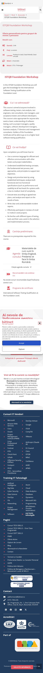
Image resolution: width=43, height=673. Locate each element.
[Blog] (5, 546)
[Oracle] (5, 432)
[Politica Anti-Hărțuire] (5, 566)
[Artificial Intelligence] (5, 484)
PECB (9, 468)
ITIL (8, 500)
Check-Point (12, 454)
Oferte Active (12, 539)
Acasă (6, 15)
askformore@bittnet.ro (16, 597)
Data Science (12, 494)
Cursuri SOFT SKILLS (15, 533)
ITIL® (28, 428)
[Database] (24, 494)
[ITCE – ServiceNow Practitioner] (5, 472)
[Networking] (5, 504)
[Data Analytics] (24, 491)
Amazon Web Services (12, 425)
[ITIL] (5, 501)
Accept (21, 343)
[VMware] (24, 437)
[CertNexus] (24, 461)
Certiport (10, 465)
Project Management (12, 508)
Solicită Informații (22, 667)
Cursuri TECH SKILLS (15, 525)
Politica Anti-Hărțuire (15, 566)
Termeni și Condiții (14, 557)
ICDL (9, 451)
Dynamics (29, 497)
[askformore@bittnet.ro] (5, 597)
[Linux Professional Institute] (5, 443)
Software (10, 514)
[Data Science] (5, 494)
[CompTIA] (24, 432)
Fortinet (10, 448)
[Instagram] (15, 609)
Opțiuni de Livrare (14, 542)
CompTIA (29, 432)
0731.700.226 (12, 600)
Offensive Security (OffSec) (14, 461)
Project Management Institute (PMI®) (13, 436)
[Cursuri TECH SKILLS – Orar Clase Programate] (5, 529)
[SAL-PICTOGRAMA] (21, 578)
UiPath (10, 457)
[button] (40, 323)
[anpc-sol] (21, 584)
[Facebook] (10, 609)
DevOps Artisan (31, 421)
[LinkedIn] (5, 609)
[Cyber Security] (5, 491)
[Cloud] (24, 488)
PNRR (9, 536)
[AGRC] (24, 465)
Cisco (9, 428)
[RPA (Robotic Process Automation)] (24, 508)
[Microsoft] (5, 420)
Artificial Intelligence (11, 484)
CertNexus (30, 461)
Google (28, 425)
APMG (28, 468)
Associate (21, 15)
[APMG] (24, 468)
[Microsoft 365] (24, 501)
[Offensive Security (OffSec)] (5, 461)
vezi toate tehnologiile (30, 514)
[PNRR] (5, 536)
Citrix (28, 451)
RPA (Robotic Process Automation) (30, 508)
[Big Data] (5, 488)
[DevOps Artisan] (24, 421)
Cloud (28, 488)
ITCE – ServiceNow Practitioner (14, 472)
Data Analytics (31, 491)
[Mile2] (24, 457)
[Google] (24, 425)
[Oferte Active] (5, 539)
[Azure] (24, 485)
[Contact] (5, 552)
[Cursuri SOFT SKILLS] (5, 533)
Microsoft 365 (31, 500)
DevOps (10, 497)
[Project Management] (5, 508)
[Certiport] (5, 465)
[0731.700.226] (5, 600)
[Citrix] (24, 451)
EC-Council (30, 448)
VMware (29, 436)
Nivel (13, 15)
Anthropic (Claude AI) (32, 443)
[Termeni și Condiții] (5, 557)
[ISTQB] (24, 454)
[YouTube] (20, 609)
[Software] (5, 514)
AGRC (28, 465)
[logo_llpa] (27, 645)
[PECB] (5, 468)
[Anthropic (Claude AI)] (24, 443)
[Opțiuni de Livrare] (5, 542)
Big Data (10, 488)
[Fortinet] (5, 448)
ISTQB (28, 454)
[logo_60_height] (21, 10)
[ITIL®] (24, 429)
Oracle (9, 432)
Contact (10, 552)
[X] (25, 609)
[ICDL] (5, 451)
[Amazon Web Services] (5, 425)
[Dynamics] (24, 497)
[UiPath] (5, 457)
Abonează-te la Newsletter (17, 548)
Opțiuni (21, 349)
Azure (28, 485)
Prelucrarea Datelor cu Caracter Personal (22, 560)
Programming (31, 503)
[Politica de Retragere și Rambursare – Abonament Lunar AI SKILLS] (5, 570)
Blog (9, 545)
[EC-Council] (24, 448)
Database (29, 494)
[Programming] (24, 504)
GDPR (9, 563)
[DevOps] (5, 497)
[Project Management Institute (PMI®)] (5, 437)
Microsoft (11, 420)
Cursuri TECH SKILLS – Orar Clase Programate (20, 529)
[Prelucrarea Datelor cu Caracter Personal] (5, 560)
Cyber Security (12, 491)
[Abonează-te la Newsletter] (5, 549)
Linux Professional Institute (12, 443)
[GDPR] (5, 563)
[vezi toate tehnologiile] (23, 514)
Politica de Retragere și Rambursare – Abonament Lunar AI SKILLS (21, 570)
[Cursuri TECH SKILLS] (5, 525)
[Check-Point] (5, 454)
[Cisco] (5, 429)
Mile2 (28, 457)
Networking (11, 503)
